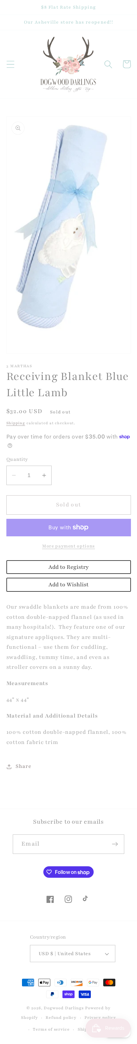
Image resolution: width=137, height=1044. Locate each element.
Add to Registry (68, 567)
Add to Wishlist (68, 584)
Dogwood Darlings (64, 1008)
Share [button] (23, 766)
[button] (10, 64)
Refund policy (61, 1017)
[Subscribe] (115, 844)
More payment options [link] (68, 546)
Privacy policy (100, 1017)
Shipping (15, 422)
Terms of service (51, 1029)
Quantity (17, 459)
